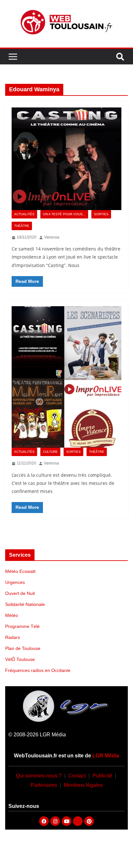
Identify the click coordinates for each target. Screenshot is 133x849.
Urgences (15, 582)
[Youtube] (66, 821)
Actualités (24, 214)
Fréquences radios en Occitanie (37, 670)
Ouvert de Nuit (20, 593)
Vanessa (51, 237)
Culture (50, 451)
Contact (77, 775)
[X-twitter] (78, 821)
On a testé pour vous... (64, 214)
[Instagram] (55, 821)
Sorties (101, 214)
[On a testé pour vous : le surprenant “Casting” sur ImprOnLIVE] (66, 158)
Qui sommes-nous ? (39, 775)
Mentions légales (83, 785)
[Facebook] (44, 821)
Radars (12, 637)
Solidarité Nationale (25, 604)
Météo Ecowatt (20, 571)
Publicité (102, 775)
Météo (11, 615)
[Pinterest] (89, 821)
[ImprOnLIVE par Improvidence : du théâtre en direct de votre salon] (66, 377)
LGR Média (105, 755)
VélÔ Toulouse (20, 659)
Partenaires (44, 785)
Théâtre (21, 226)
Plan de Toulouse (22, 648)
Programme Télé (22, 626)
